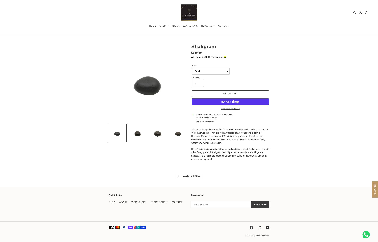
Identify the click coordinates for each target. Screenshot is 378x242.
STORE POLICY (159, 202)
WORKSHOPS (138, 202)
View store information (204, 122)
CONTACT (176, 202)
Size (194, 65)
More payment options (230, 109)
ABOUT (123, 202)
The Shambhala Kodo (260, 235)
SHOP (112, 202)
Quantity (196, 77)
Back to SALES (191, 176)
